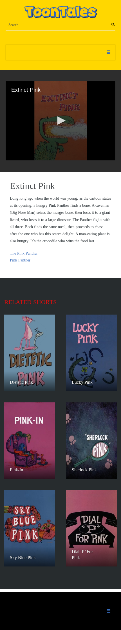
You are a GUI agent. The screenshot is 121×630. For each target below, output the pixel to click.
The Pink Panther (24, 253)
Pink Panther (20, 260)
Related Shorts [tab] (30, 302)
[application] (60, 120)
